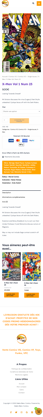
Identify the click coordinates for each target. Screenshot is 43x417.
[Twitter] (16, 412)
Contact (22, 393)
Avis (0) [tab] (5, 202)
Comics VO (13, 77)
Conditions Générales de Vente (21, 372)
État (4, 107)
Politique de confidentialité (22, 369)
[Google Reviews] (27, 412)
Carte (22, 390)
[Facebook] (11, 412)
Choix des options (10, 294)
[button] (33, 3)
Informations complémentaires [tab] (13, 197)
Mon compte (21, 387)
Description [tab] (6, 193)
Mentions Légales (21, 375)
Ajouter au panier (19, 120)
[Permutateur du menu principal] (39, 3)
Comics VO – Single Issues (27, 77)
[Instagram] (21, 412)
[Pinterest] (32, 412)
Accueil (4, 77)
